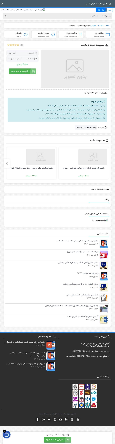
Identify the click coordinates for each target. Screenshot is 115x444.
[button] (2, 3)
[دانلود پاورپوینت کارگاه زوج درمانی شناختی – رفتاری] (83, 157)
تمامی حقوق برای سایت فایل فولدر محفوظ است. (57, 413)
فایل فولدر (11, 53)
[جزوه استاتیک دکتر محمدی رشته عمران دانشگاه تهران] (31, 157)
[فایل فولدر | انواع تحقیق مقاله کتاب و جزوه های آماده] (23, 9)
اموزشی (19, 58)
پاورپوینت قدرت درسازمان (86, 127)
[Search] (5, 16)
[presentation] (7, 163)
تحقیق (13, 58)
